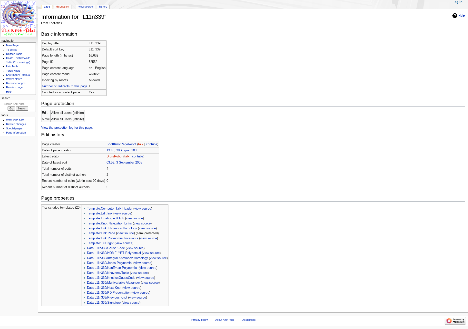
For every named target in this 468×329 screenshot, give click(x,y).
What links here (15, 119)
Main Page (12, 45)
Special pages (14, 128)
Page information (16, 132)
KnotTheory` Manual (18, 74)
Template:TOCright (100, 243)
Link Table (12, 66)
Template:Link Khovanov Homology (112, 228)
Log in (458, 2)
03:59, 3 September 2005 (124, 162)
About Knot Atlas (224, 319)
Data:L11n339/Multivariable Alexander (113, 282)
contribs (151, 144)
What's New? (14, 78)
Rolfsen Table (14, 53)
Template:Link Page (101, 233)
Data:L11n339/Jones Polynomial (109, 263)
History (103, 6)
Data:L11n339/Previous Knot (107, 297)
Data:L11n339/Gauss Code (106, 248)
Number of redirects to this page (64, 86)
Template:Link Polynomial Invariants (112, 238)
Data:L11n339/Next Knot (104, 288)
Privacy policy (199, 319)
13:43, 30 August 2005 (122, 150)
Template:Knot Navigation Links (109, 223)
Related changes (16, 124)
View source (85, 6)
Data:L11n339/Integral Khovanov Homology (117, 258)
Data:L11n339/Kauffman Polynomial (112, 268)
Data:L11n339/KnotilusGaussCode (111, 278)
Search (5, 98)
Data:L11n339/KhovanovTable (108, 273)
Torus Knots (13, 70)
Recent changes (16, 83)
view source (142, 208)
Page (47, 6)
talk (140, 144)
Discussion (62, 6)
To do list (11, 49)
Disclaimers (249, 319)
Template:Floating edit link (105, 218)
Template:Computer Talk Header (109, 208)
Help (461, 15)
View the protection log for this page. (67, 127)
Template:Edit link (99, 213)
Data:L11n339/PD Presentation (108, 292)
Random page (14, 87)
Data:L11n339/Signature (104, 302)
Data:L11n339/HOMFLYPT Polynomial (114, 253)
